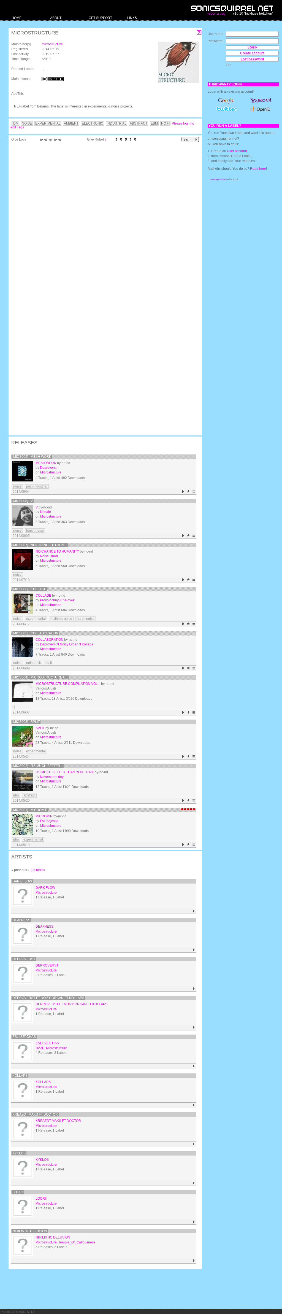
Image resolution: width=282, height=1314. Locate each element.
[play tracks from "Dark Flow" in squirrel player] (193, 911)
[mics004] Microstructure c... (40, 677)
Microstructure (50, 472)
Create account (252, 53)
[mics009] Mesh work (31, 457)
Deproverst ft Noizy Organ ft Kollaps (66, 644)
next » (40, 870)
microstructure (52, 44)
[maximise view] (199, 32)
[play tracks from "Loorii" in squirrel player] (193, 1221)
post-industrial (36, 486)
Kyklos (19, 1153)
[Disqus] (102, 216)
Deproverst (48, 468)
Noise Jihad (49, 556)
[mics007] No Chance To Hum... (39, 545)
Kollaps (20, 1076)
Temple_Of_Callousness (76, 1242)
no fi (48, 663)
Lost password (252, 59)
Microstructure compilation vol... (68, 684)
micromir (44, 816)
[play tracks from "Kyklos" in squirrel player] (193, 1183)
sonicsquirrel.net (218, 179)
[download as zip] (188, 491)
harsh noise (35, 530)
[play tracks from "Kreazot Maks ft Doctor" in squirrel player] (193, 1144)
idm (16, 795)
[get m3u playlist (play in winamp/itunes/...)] (193, 491)
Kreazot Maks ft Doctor (35, 1114)
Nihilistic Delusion (29, 1231)
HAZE (40, 1048)
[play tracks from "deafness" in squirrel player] (193, 949)
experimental (36, 619)
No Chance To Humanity (57, 551)
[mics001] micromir (30, 810)
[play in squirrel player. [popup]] (190, 139)
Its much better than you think (65, 772)
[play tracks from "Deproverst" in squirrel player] (193, 988)
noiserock (33, 663)
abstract (29, 795)
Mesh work (46, 463)
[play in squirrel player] (22, 471)
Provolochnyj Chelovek (57, 600)
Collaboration (49, 640)
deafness (21, 920)
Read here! (258, 169)
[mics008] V (22, 501)
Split (40, 728)
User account (237, 151)
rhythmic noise (61, 619)
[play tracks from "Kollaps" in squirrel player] (193, 1105)
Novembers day (52, 777)
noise (17, 486)
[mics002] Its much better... (37, 766)
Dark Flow (22, 881)
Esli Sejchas (49, 821)
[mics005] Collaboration (35, 633)
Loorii (17, 1192)
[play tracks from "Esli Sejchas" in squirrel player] (193, 1066)
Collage (43, 595)
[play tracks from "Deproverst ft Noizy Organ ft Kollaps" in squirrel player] (193, 1027)
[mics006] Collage (29, 589)
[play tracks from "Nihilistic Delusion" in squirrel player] (193, 1260)
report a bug (216, 13)
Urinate (45, 512)
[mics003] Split (26, 722)
